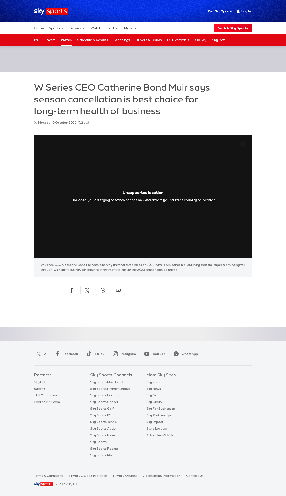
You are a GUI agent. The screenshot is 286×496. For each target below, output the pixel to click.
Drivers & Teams (148, 40)
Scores (75, 28)
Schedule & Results (92, 40)
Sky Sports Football (105, 395)
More (128, 28)
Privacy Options (125, 475)
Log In (246, 11)
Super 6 (39, 388)
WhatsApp (189, 353)
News (51, 40)
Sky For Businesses (160, 408)
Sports (54, 28)
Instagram (128, 353)
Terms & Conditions (48, 475)
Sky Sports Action (103, 428)
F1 (36, 40)
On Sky (201, 40)
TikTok (99, 353)
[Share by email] (118, 290)
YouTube (158, 353)
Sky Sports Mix (101, 455)
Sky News (153, 388)
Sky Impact (154, 421)
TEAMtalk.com (45, 395)
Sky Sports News (103, 435)
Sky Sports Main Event (107, 382)
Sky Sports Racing (104, 448)
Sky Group (154, 401)
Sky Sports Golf (102, 408)
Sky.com (153, 382)
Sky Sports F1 (100, 415)
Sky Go (151, 395)
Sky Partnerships (159, 415)
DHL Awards (177, 40)
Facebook (70, 353)
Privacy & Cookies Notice (88, 475)
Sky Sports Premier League (110, 388)
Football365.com (47, 401)
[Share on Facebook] (71, 290)
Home (39, 28)
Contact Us (194, 475)
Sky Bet (112, 28)
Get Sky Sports (220, 11)
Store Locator (156, 428)
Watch (95, 28)
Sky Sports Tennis (103, 421)
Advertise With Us (159, 435)
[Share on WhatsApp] (102, 290)
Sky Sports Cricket (104, 401)
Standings (122, 40)
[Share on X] (87, 290)
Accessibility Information (161, 475)
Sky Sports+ (99, 441)
